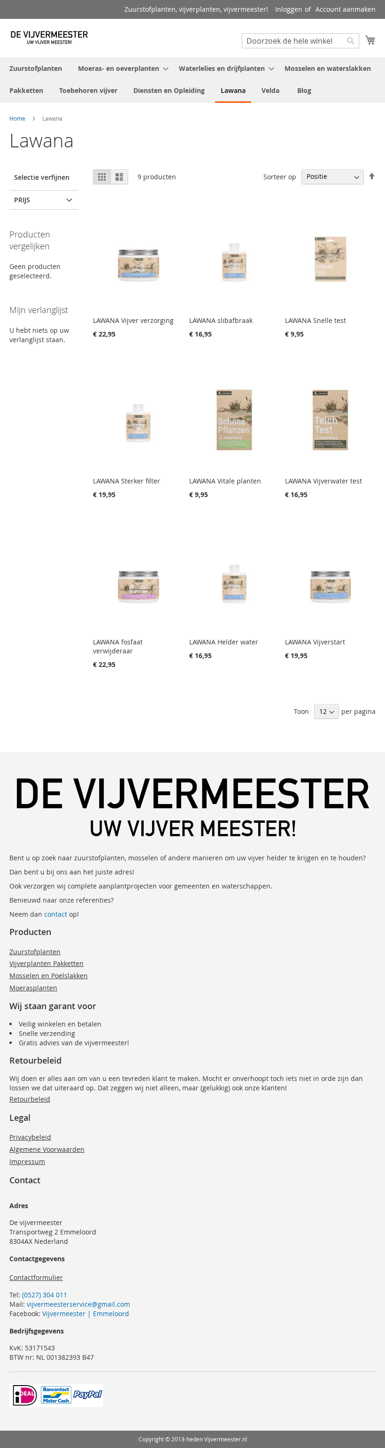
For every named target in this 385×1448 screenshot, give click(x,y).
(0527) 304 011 (44, 1294)
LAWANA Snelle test (315, 320)
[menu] (192, 80)
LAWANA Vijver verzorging (133, 320)
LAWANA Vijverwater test (323, 480)
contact (55, 914)
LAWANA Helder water (223, 641)
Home (17, 118)
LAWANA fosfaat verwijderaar (118, 646)
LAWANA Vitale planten (225, 480)
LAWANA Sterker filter (126, 480)
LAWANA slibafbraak (221, 320)
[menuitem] (36, 68)
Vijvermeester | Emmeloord (85, 1313)
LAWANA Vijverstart (315, 641)
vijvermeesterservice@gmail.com (78, 1304)
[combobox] (300, 40)
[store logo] (49, 38)
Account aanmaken (346, 9)
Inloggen (288, 9)
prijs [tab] (22, 199)
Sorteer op (279, 176)
